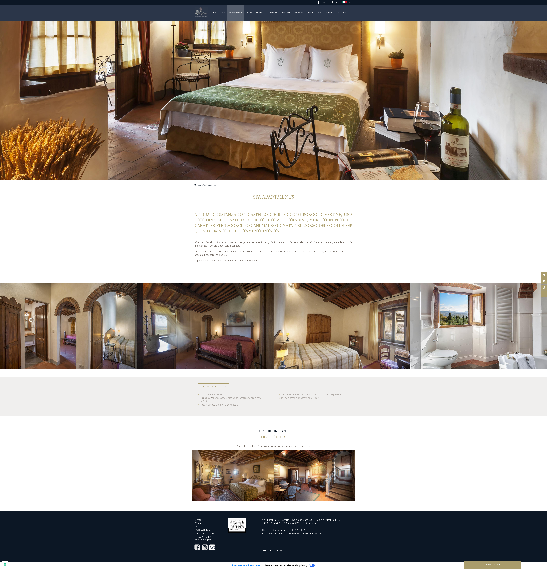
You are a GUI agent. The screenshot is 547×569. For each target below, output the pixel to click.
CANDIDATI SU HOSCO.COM (208, 533)
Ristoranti (260, 13)
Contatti (199, 523)
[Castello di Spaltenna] (201, 12)
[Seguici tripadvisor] (212, 547)
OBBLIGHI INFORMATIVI (274, 550)
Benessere (273, 13)
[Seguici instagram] (205, 547)
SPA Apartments (235, 13)
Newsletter (201, 520)
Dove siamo (341, 13)
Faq (196, 526)
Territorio (286, 13)
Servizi (310, 13)
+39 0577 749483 (271, 523)
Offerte (329, 13)
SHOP (324, 2)
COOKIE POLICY (202, 540)
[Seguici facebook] (197, 547)
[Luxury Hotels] (237, 525)
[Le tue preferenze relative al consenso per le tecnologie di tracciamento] (5, 564)
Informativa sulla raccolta (246, 565)
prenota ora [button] (493, 565)
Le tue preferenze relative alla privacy (286, 565)
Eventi (319, 13)
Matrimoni (299, 13)
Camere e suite (219, 13)
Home (197, 185)
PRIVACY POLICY (203, 537)
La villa (249, 13)
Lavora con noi (203, 530)
